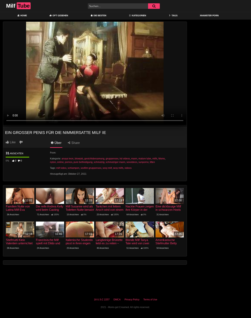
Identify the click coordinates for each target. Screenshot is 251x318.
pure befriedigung (83, 162)
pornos (68, 162)
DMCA (117, 299)
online (60, 162)
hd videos (125, 158)
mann (134, 158)
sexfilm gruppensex (91, 168)
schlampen (73, 168)
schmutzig (99, 162)
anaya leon (68, 158)
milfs (154, 158)
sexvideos (131, 162)
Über (57, 142)
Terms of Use (150, 299)
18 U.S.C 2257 (102, 299)
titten (152, 162)
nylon (53, 162)
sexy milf (107, 168)
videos (128, 168)
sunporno (143, 162)
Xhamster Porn (209, 15)
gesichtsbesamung (94, 158)
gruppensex (112, 158)
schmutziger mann (115, 162)
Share (75, 142)
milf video (61, 168)
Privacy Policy (132, 299)
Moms (161, 158)
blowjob (79, 158)
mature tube (144, 158)
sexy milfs (118, 168)
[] (154, 6)
